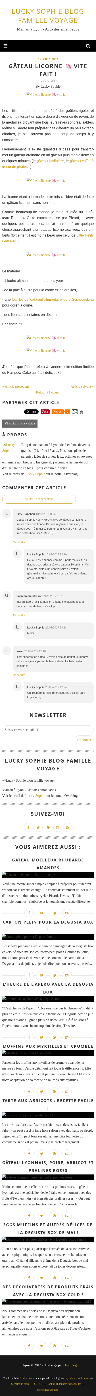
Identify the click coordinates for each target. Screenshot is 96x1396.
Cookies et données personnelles (64, 1383)
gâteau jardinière (50, 161)
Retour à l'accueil (48, 392)
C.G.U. (38, 1383)
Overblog (70, 1365)
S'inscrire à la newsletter (19, 423)
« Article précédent (15, 386)
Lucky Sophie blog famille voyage (48, 16)
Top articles (70, 1378)
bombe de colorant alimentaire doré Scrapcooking (53, 299)
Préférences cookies (47, 1389)
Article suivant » (82, 386)
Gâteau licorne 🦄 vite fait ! (48, 70)
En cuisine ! (48, 59)
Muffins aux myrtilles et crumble (48, 1046)
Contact (85, 1378)
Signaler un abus (20, 1383)
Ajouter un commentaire (39, 499)
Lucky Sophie (35, 474)
